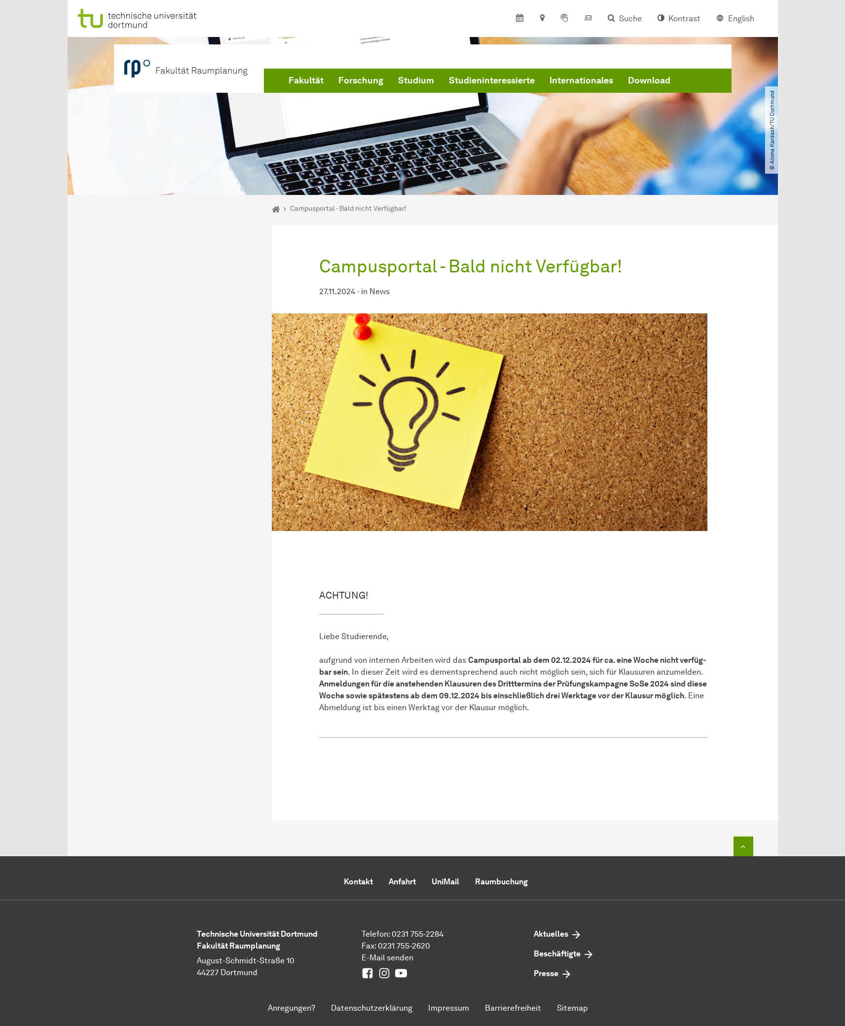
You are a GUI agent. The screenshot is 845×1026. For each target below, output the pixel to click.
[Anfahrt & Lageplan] (541, 18)
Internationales (581, 80)
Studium (416, 80)
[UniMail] (588, 18)
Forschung (360, 80)
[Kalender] (519, 18)
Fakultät (306, 80)
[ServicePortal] (564, 18)
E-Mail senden (387, 957)
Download (649, 80)
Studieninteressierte (492, 80)
